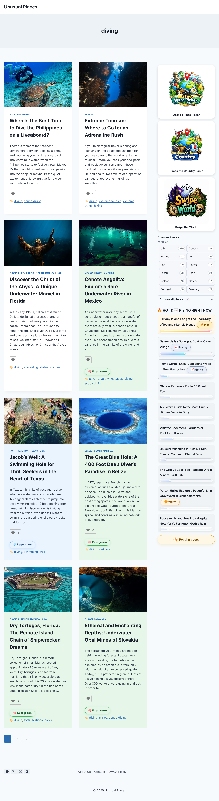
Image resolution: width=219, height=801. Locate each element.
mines (103, 717)
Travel (89, 114)
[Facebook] (7, 771)
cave (92, 378)
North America (45, 273)
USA (59, 273)
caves (119, 378)
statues (55, 367)
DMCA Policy (117, 771)
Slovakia (101, 619)
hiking (98, 205)
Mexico (89, 273)
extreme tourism (110, 201)
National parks (42, 720)
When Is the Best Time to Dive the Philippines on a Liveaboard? (36, 128)
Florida (14, 273)
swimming (31, 552)
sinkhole (104, 549)
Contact (99, 771)
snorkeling (31, 367)
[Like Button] (13, 193)
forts (27, 720)
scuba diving (32, 201)
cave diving (105, 378)
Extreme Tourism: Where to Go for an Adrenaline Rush (106, 128)
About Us (84, 771)
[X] (14, 771)
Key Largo (27, 273)
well (42, 552)
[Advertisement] (186, 572)
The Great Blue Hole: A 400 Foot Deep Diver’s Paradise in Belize (111, 464)
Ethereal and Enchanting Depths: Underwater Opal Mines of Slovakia (113, 633)
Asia (12, 114)
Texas (34, 451)
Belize (88, 451)
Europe (89, 619)
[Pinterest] (27, 771)
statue (44, 367)
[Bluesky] (20, 771)
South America (103, 451)
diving (18, 201)
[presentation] (38, 84)
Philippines (24, 114)
